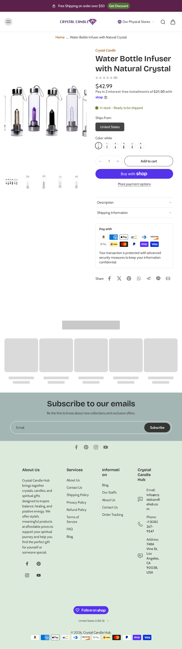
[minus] (100, 161)
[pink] (141, 146)
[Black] (124, 146)
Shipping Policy (78, 495)
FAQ (70, 529)
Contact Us (74, 487)
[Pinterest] (86, 447)
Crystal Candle (105, 50)
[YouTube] (106, 447)
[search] (163, 21)
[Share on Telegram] (148, 278)
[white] (98, 146)
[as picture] (115, 146)
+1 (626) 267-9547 (152, 526)
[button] (148, 161)
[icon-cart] (173, 21)
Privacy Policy (76, 502)
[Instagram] (96, 447)
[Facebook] (76, 447)
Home (60, 37)
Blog (70, 536)
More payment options (134, 184)
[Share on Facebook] (109, 278)
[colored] (107, 146)
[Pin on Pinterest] (129, 278)
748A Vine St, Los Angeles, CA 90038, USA (152, 558)
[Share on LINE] (158, 278)
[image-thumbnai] (11, 182)
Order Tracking (112, 514)
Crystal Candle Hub (97, 632)
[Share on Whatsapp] (139, 278)
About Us (73, 480)
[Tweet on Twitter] (119, 278)
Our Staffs (109, 492)
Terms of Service (73, 519)
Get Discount (118, 6)
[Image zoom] (45, 111)
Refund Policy (77, 510)
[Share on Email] (168, 278)
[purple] (132, 146)
